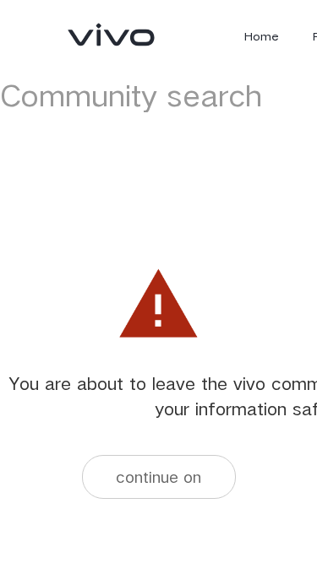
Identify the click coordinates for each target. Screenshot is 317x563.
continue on (158, 476)
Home (261, 36)
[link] (112, 34)
